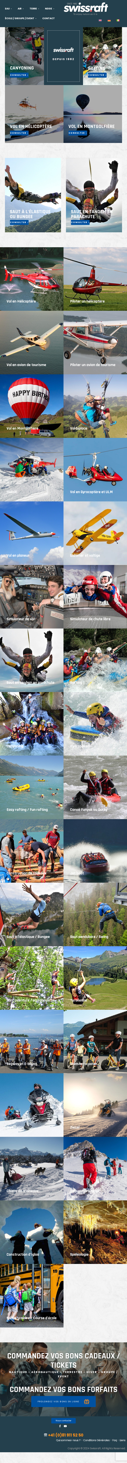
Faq (114, 1440)
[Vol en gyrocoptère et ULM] (95, 469)
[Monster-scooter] (95, 1041)
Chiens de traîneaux (23, 1190)
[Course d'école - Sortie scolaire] (32, 1295)
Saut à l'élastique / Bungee (28, 936)
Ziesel (75, 1127)
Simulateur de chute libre (90, 619)
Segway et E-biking (22, 1063)
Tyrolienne (78, 1000)
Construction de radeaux (26, 873)
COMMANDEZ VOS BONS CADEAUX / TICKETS (63, 1360)
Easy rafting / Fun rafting (27, 809)
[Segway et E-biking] (32, 1041)
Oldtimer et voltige (85, 555)
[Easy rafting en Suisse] (32, 787)
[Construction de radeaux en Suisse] (32, 851)
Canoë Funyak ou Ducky (88, 809)
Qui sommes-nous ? (68, 1440)
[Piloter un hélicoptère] (95, 279)
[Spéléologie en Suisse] (95, 1232)
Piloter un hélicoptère (87, 301)
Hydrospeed (80, 746)
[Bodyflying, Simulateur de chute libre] (95, 596)
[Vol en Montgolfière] (32, 406)
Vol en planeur (18, 555)
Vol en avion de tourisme (26, 364)
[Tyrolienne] (95, 978)
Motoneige (15, 1127)
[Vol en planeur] (32, 533)
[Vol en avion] (32, 342)
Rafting (76, 682)
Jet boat (77, 873)
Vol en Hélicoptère (21, 301)
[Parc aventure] (32, 978)
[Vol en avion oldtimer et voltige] (95, 533)
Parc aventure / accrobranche (31, 1000)
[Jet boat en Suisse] (95, 851)
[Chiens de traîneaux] (32, 1168)
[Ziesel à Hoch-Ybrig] (95, 1105)
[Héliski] (32, 469)
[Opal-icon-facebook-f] (60, 1426)
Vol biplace (78, 428)
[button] (63, 1401)
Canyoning (15, 746)
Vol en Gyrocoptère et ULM (91, 491)
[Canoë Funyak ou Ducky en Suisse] (95, 787)
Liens (123, 1440)
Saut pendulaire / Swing (89, 936)
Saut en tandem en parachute (30, 682)
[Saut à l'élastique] (32, 914)
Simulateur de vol (21, 619)
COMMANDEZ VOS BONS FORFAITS (63, 1390)
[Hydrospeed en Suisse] (95, 724)
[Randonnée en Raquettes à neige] (95, 1168)
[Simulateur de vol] (32, 596)
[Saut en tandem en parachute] (32, 660)
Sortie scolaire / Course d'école (32, 1318)
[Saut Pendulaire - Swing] (95, 914)
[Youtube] (65, 1426)
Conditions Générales (96, 1440)
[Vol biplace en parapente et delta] (95, 406)
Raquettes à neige (84, 1190)
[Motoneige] (32, 1105)
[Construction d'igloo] (32, 1232)
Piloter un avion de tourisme (92, 364)
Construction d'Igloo (23, 1254)
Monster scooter (83, 1063)
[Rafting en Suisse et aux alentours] (95, 660)
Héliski (12, 491)
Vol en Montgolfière (22, 428)
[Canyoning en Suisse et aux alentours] (32, 724)
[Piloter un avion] (95, 342)
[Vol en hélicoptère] (32, 279)
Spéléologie (79, 1254)
